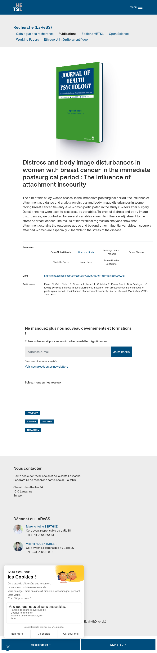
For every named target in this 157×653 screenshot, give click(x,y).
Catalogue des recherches (34, 33)
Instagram (33, 430)
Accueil (17, 7)
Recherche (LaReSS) (32, 27)
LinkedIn (47, 421)
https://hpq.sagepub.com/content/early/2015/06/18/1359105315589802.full (84, 275)
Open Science (119, 33)
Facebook (32, 412)
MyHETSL (117, 644)
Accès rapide (39, 644)
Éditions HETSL (93, 33)
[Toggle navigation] (140, 7)
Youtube (32, 421)
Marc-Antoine (42, 526)
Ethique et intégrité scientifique (66, 39)
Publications (67, 33)
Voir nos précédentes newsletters (46, 366)
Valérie (41, 543)
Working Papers (27, 39)
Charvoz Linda (86, 252)
